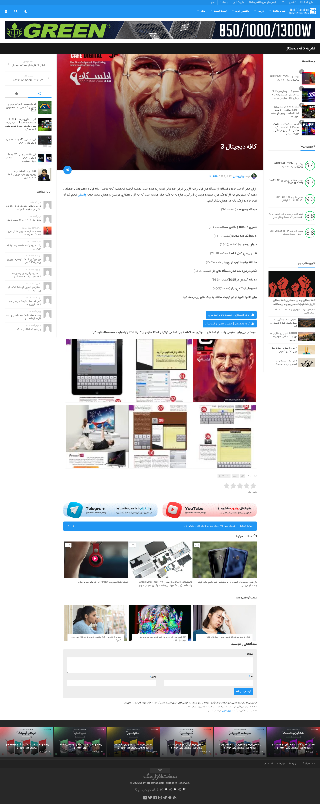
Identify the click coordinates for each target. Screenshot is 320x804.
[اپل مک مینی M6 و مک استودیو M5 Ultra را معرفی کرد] (45, 141)
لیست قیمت (220, 11)
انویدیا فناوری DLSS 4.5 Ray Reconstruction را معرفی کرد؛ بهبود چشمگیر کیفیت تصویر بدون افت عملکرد (20, 124)
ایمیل (153, 677)
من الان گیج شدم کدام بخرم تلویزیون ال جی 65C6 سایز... (24, 261)
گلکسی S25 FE (288, 2)
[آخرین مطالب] (40, 94)
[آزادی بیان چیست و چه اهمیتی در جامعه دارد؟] (306, 362)
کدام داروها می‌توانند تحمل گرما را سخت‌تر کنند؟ (228, 637)
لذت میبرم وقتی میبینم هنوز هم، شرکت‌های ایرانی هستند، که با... (26, 275)
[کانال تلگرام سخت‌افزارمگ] (165, 798)
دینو (213, 2)
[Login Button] (6, 11)
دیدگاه (249, 654)
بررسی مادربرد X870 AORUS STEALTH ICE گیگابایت (289, 199)
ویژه (202, 11)
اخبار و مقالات (279, 11)
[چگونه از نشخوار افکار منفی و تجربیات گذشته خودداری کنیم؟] (95, 623)
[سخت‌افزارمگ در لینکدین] (145, 798)
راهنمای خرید (242, 11)
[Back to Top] (160, 770)
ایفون (235, 476)
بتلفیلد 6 (224, 2)
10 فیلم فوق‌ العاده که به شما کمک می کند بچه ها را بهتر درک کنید (162, 638)
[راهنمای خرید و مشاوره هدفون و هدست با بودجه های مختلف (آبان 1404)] (293, 742)
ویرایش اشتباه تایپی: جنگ (29, 329)
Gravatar (226, 711)
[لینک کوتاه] (210, 177)
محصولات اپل (224, 476)
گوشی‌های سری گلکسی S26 (262, 2)
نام (251, 677)
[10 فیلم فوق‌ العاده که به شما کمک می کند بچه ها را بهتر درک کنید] (160, 623)
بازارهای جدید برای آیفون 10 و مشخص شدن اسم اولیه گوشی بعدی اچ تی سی (227, 584)
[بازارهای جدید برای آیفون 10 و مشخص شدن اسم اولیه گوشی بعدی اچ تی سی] (224, 559)
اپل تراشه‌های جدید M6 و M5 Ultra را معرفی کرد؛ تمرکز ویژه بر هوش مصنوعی (200, 526)
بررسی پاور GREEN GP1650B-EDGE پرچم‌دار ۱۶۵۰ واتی (284, 78)
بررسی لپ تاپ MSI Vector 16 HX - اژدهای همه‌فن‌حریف (286, 232)
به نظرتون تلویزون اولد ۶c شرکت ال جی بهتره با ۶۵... (24, 289)
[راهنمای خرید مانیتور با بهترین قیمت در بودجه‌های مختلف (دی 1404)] (133, 742)
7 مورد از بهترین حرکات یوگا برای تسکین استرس (284, 349)
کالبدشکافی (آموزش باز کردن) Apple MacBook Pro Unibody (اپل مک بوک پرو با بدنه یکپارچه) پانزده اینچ (165, 584)
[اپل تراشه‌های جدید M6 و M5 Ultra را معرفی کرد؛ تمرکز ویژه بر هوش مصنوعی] (45, 158)
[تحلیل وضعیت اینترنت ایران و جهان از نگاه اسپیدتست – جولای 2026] (45, 107)
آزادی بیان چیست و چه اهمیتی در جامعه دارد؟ (286, 362)
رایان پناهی (238, 177)
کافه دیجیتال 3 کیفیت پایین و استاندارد (227, 323)
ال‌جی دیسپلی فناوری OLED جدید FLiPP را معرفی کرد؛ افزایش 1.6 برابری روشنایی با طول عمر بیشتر (286, 129)
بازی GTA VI (306, 2)
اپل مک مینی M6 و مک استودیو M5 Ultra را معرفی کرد (21, 141)
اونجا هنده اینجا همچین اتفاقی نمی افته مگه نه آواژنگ (24, 233)
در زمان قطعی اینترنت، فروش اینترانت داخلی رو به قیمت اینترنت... (23, 207)
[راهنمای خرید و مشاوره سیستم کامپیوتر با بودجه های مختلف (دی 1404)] (240, 742)
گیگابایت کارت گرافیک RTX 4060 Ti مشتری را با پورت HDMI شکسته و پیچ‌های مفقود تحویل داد (284, 112)
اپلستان (82, 195)
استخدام (268, 764)
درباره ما (293, 764)
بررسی (261, 11)
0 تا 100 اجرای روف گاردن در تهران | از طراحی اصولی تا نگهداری (283, 336)
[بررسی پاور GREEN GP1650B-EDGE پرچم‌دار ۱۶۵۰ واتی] (308, 78)
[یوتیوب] (209, 510)
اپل (243, 476)
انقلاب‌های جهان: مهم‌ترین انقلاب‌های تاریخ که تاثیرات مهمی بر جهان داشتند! (294, 302)
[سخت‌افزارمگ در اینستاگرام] (160, 798)
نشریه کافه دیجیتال (300, 48)
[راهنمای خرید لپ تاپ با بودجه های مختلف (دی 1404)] (80, 742)
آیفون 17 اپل (238, 2)
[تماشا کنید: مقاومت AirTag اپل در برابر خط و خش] (96, 559)
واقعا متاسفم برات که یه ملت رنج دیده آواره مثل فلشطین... (23, 317)
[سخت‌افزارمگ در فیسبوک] (155, 798)
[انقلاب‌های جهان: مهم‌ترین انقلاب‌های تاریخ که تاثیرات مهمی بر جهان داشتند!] (291, 284)
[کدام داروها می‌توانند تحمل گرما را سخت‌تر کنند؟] (224, 623)
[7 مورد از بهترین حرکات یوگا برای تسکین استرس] (306, 349)
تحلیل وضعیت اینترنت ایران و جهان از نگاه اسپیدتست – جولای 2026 (21, 107)
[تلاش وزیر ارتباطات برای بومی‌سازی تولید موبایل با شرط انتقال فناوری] (45, 174)
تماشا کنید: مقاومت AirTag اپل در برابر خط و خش (103, 582)
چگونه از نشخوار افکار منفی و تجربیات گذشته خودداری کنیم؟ (96, 638)
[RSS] (175, 798)
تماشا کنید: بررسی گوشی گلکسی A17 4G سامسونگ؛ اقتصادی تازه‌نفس (286, 216)
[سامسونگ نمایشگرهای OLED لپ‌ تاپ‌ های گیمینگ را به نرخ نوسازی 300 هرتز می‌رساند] (308, 95)
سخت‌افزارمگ (308, 764)
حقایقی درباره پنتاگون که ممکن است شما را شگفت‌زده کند (283, 323)
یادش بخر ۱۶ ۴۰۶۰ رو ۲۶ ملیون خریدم (24, 220)
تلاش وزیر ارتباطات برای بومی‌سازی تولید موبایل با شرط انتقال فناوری (22, 174)
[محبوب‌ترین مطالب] (16, 94)
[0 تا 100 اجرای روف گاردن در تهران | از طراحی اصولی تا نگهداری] (306, 336)
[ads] (160, 30)
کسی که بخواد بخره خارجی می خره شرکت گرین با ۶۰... (25, 303)
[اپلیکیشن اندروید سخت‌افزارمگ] (170, 798)
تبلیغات (281, 764)
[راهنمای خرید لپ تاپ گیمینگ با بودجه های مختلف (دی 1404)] (26, 742)
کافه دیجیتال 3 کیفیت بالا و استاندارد (229, 315)
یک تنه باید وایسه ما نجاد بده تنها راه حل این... (24, 247)
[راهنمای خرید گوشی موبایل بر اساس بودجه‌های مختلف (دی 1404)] (186, 742)
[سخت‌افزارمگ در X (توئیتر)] (150, 798)
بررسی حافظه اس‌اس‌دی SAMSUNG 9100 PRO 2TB (286, 182)
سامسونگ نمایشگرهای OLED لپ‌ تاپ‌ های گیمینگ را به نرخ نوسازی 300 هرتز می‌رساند (285, 95)
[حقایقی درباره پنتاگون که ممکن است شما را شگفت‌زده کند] (306, 322)
